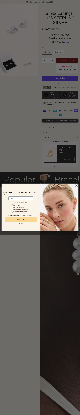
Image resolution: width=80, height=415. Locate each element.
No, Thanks (20, 223)
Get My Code (20, 219)
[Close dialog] (76, 185)
